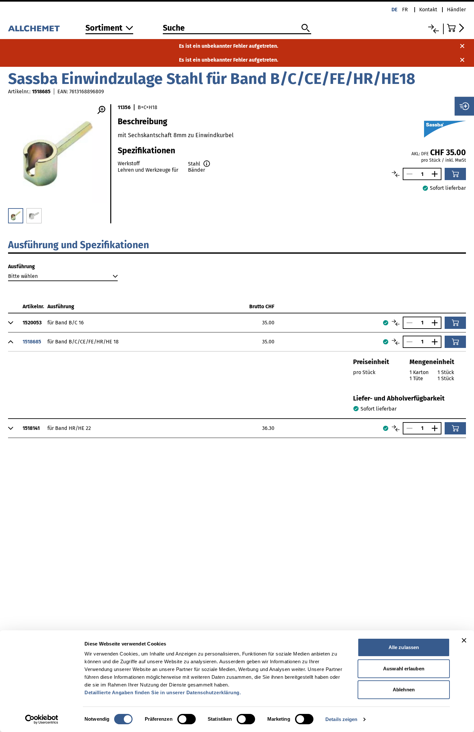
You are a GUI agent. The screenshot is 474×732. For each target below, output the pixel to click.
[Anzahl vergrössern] (436, 173)
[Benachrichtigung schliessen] (462, 46)
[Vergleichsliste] (433, 29)
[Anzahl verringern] (407, 173)
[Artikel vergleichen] (396, 174)
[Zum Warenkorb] (456, 28)
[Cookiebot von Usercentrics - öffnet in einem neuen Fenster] (42, 719)
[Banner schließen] (464, 640)
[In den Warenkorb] (455, 174)
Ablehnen (404, 689)
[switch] (186, 719)
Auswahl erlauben (403, 668)
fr (405, 9)
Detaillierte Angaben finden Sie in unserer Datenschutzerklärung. (162, 692)
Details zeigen (341, 719)
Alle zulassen (404, 647)
